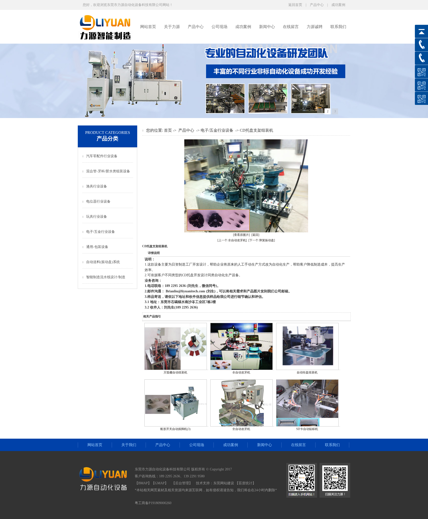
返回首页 (295, 5)
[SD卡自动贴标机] (307, 425)
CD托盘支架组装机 (256, 130)
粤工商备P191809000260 (153, 503)
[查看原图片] (241, 235)
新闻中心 (267, 27)
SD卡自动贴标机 (307, 429)
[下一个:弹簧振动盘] (261, 240)
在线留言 (291, 27)
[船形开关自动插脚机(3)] (175, 425)
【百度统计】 (245, 483)
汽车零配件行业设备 (101, 156)
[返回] (255, 235)
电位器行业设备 (98, 201)
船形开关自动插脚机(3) (175, 429)
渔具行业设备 (96, 186)
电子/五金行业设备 (100, 232)
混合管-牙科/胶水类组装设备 (108, 171)
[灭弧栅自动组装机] (175, 369)
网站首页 (148, 27)
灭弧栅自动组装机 (175, 372)
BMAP (143, 483)
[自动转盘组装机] (307, 369)
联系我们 (338, 27)
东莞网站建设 (223, 483)
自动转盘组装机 (307, 372)
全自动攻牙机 (241, 372)
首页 (168, 130)
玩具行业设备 (96, 216)
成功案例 (338, 5)
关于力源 (172, 27)
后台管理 (182, 483)
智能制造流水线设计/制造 (105, 277)
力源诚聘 (314, 27)
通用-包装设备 (97, 247)
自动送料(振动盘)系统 (103, 262)
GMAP (160, 483)
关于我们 (128, 445)
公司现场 (219, 27)
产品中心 (317, 5)
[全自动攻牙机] (241, 369)
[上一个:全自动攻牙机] (232, 240)
